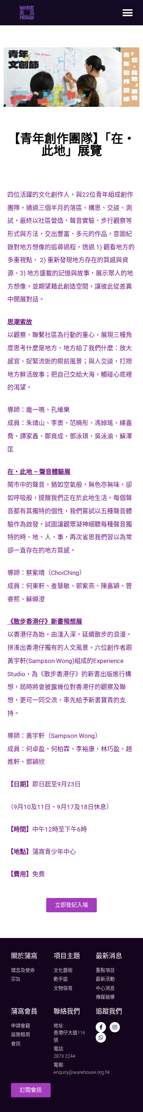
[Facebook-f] (101, 1027)
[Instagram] (115, 1027)
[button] (127, 12)
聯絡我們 (67, 1011)
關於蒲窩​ (24, 956)
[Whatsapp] (101, 1037)
